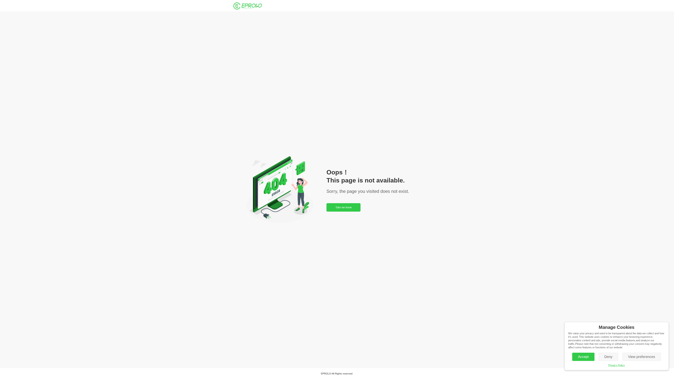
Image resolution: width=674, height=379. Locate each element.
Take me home (343, 207)
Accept (583, 357)
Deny (608, 357)
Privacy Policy (616, 365)
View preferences (641, 357)
